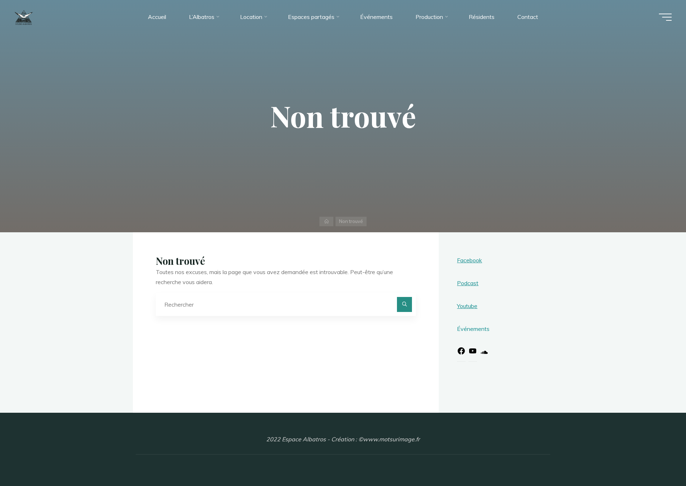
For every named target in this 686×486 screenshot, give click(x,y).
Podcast (467, 283)
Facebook (469, 260)
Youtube (467, 305)
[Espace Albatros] (23, 16)
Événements (473, 328)
